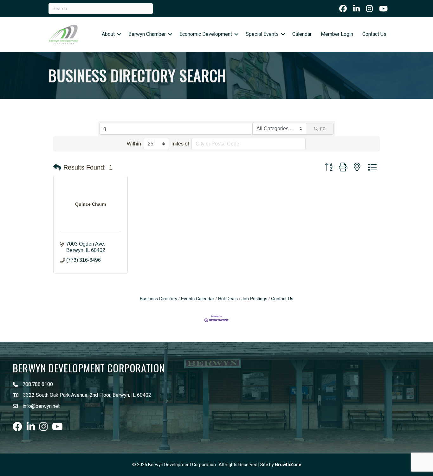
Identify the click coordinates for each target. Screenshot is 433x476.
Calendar (302, 34)
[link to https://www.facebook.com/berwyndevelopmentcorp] (343, 8)
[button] (57, 167)
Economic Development (205, 34)
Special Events (262, 34)
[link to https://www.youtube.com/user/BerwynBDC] (383, 8)
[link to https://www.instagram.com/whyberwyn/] (369, 8)
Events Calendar (197, 298)
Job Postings (254, 298)
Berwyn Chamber (147, 34)
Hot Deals (228, 298)
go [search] (323, 128)
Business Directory (158, 298)
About (108, 34)
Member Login (337, 34)
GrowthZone (288, 464)
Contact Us (374, 34)
